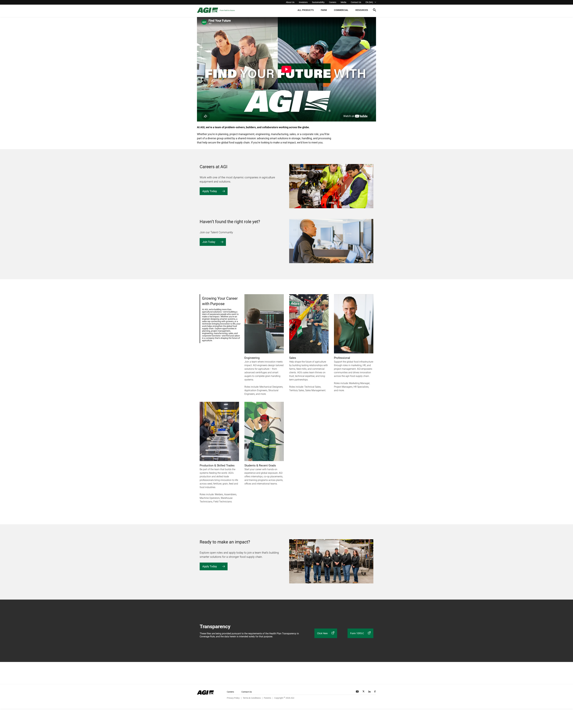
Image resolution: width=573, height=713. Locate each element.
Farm (324, 10)
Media (343, 2)
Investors (303, 2)
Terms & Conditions (252, 698)
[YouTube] (357, 691)
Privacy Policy (233, 698)
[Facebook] (375, 691)
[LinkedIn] (369, 691)
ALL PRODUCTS (306, 10)
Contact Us (356, 2)
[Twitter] (363, 691)
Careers (332, 2)
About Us (290, 2)
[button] (374, 10)
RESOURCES (361, 10)
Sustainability (318, 2)
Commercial (341, 10)
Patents (267, 698)
